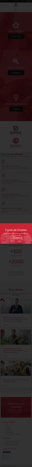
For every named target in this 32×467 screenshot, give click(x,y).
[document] (16, 233)
